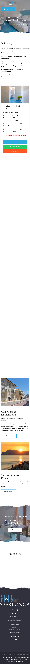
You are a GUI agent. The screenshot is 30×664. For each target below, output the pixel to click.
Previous (3, 237)
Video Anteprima (15, 151)
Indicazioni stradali (15, 632)
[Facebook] (14, 639)
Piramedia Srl (21, 661)
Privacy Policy (23, 659)
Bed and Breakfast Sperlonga (14, 24)
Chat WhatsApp (15, 146)
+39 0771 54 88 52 (15, 613)
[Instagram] (16, 639)
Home (5, 24)
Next (26, 237)
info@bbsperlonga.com (15, 620)
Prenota (15, 142)
